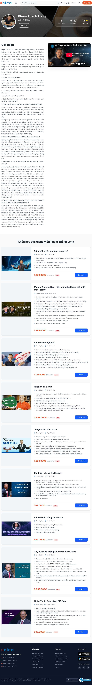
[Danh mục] (16, 3)
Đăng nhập (87, 3)
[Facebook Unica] (83, 667)
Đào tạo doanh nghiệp (61, 658)
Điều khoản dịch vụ (37, 664)
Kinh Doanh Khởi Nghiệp (34, 52)
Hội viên (73, 3)
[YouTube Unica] (79, 667)
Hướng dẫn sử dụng (37, 656)
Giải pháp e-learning (61, 656)
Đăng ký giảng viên (60, 653)
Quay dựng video (60, 661)
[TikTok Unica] (88, 667)
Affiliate (57, 667)
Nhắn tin (25, 25)
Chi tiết (80, 275)
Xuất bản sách (59, 664)
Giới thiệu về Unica (37, 653)
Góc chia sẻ (35, 661)
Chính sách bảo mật (37, 667)
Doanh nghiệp (65, 3)
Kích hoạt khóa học (37, 658)
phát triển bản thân (23, 112)
